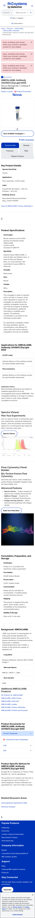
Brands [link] (4, 850)
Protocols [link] (5, 873)
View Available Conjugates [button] (13, 134)
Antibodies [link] (5, 828)
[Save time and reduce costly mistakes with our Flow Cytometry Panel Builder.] (17, 529)
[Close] (31, 42)
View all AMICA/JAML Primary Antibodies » (17, 206)
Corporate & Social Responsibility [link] (14, 853)
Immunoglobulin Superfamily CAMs (14, 803)
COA (5, 745)
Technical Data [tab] (10, 145)
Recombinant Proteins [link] (10, 837)
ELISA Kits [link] (5, 831)
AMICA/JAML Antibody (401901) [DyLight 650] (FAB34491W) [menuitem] (17, 33)
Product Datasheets (10, 733)
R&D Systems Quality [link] (9, 857)
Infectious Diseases (8, 807)
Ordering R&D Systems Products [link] (13, 869)
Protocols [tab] (9, 151)
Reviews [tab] (26, 145)
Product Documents (23, 91)
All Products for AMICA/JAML (12, 695)
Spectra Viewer (9, 434)
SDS (4, 751)
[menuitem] (3, 29)
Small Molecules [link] (7, 841)
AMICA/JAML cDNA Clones (11, 698)
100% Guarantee (27, 140)
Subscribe (7, 890)
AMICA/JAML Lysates (9, 704)
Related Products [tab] (17, 156)
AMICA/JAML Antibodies (11, 30)
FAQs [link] (3, 866)
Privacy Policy (17, 907)
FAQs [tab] (26, 151)
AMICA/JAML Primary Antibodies (13, 707)
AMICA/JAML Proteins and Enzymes (14, 710)
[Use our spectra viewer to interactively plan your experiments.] (17, 446)
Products (10, 28)
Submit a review (7, 91)
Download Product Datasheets (17, 740)
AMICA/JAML (19, 28)
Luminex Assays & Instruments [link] (13, 834)
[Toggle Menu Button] (4, 5)
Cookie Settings (17, 914)
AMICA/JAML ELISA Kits (10, 701)
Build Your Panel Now (11, 511)
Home (3, 28)
